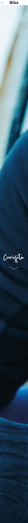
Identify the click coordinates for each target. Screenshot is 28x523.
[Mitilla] (14, 2)
